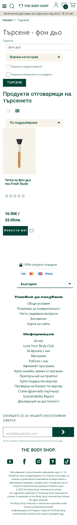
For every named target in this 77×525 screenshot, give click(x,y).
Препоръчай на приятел (38, 376)
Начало (8, 20)
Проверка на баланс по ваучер (38, 386)
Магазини (38, 356)
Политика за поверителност (38, 308)
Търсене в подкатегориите (26, 66)
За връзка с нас (38, 351)
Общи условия (38, 303)
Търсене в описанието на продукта (31, 74)
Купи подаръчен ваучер (38, 381)
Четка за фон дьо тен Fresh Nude (18, 182)
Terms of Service (53, 441)
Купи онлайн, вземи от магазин (38, 371)
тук (62, 513)
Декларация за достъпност (38, 401)
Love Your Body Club (38, 346)
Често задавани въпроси (38, 313)
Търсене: (8, 40)
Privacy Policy (40, 441)
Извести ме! (15, 230)
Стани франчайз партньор (38, 391)
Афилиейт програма (38, 366)
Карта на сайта (38, 324)
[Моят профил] (56, 6)
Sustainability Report (38, 396)
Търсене (23, 20)
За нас (38, 341)
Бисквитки (38, 318)
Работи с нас (38, 361)
